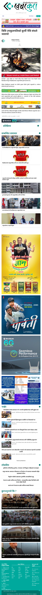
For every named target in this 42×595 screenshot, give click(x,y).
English (38, 16)
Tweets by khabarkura (21, 460)
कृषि (26, 574)
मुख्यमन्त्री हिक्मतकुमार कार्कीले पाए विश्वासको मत (21, 420)
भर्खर (4, 407)
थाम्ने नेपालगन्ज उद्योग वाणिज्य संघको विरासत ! (21, 485)
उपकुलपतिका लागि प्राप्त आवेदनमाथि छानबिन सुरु (15, 163)
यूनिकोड (15, 591)
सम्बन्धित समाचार (9, 133)
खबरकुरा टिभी (27, 576)
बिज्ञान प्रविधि (27, 567)
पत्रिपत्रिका (27, 572)
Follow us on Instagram (35, 580)
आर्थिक (13, 572)
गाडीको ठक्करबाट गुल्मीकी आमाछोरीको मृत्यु (21, 476)
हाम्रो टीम (5, 591)
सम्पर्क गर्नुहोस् (12, 591)
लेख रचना (13, 576)
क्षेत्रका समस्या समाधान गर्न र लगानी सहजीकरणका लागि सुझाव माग (21, 410)
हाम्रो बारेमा (7, 591)
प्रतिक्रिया (7, 126)
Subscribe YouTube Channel (35, 577)
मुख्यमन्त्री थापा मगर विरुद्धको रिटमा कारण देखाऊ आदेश (21, 430)
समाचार (13, 569)
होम (12, 567)
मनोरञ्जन (20, 574)
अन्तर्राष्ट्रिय (13, 570)
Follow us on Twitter (35, 573)
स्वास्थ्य (19, 572)
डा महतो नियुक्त (8, 225)
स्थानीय (19, 569)
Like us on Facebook (35, 570)
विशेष (13, 574)
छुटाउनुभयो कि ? (9, 491)
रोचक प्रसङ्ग (20, 576)
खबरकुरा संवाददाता (15, 40)
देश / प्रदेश (26, 570)
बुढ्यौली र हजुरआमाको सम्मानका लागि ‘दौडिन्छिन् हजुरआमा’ (21, 440)
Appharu (35, 594)
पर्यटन (19, 567)
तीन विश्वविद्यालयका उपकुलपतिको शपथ (13, 210)
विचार (19, 570)
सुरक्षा (19, 577)
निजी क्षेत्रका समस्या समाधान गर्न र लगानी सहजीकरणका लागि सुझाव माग (20, 508)
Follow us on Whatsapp (35, 584)
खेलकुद (26, 569)
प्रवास (12, 577)
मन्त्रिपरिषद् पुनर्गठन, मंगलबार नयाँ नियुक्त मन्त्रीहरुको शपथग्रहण (21, 468)
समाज (26, 577)
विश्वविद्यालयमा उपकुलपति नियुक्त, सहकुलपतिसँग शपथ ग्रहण (15, 147)
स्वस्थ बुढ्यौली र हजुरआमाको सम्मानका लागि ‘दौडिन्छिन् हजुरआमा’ (18, 524)
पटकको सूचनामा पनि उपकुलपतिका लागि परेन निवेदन (13, 195)
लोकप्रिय (5, 465)
